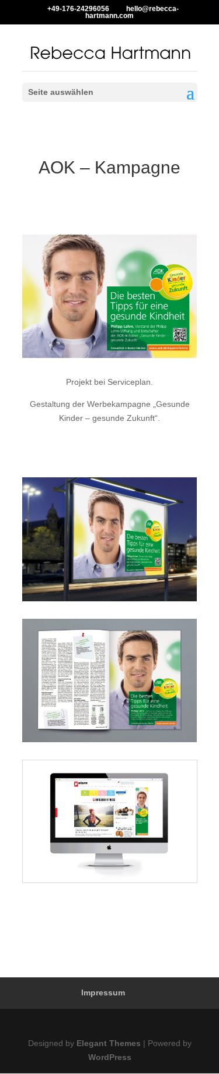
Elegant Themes (109, 1043)
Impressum (103, 992)
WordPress (109, 1057)
